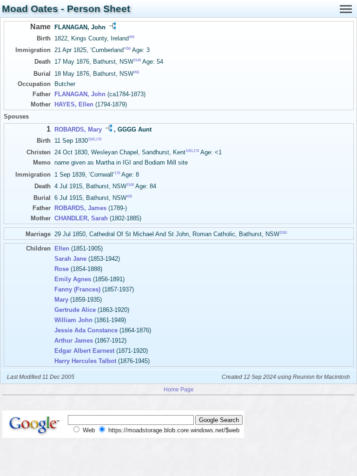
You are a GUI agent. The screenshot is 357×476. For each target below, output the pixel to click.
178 (98, 139)
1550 (283, 233)
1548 (130, 185)
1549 (137, 60)
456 (131, 37)
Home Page (179, 389)
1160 (91, 139)
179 (117, 173)
